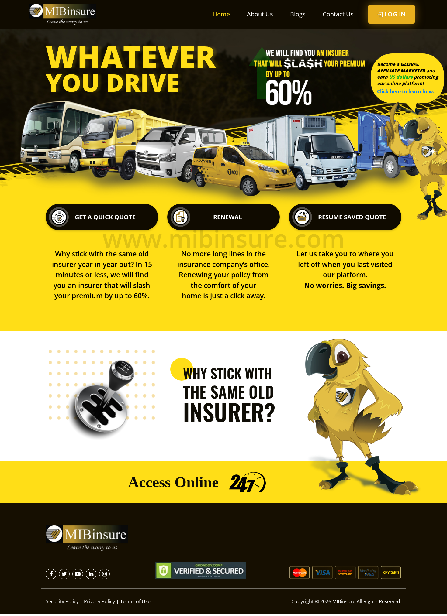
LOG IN (394, 14)
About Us (260, 14)
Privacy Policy (99, 601)
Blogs (298, 14)
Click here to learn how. (405, 91)
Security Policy (62, 601)
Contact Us (338, 14)
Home (221, 14)
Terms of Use (135, 601)
